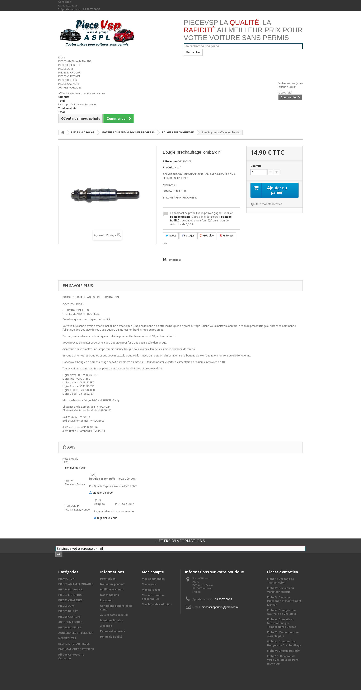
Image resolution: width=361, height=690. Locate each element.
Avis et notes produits (114, 615)
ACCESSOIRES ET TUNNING (75, 632)
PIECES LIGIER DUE (69, 65)
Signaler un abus (102, 492)
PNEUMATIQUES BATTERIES (76, 649)
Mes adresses (151, 589)
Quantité (256, 165)
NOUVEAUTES (67, 638)
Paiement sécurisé (112, 631)
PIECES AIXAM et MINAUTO (74, 61)
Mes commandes (153, 578)
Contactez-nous (68, 5)
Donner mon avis (75, 467)
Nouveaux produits (112, 584)
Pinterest (227, 235)
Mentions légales (111, 620)
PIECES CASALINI (68, 83)
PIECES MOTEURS (69, 627)
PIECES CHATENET (69, 76)
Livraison (106, 600)
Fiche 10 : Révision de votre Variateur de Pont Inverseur (282, 660)
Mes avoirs (149, 584)
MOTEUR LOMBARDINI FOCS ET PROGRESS (128, 132)
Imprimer (175, 259)
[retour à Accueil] (63, 132)
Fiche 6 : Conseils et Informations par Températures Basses (281, 623)
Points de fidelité (111, 636)
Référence (170, 161)
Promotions (108, 578)
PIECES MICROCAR (69, 72)
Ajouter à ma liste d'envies (266, 204)
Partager (188, 235)
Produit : (168, 167)
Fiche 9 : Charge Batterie (283, 650)
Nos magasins (109, 594)
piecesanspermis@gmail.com (220, 607)
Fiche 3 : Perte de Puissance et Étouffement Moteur (284, 601)
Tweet (172, 235)
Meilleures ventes (112, 589)
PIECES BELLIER (67, 80)
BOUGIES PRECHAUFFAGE (178, 132)
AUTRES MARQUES (70, 87)
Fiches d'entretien (282, 572)
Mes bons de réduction (157, 604)
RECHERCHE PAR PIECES (74, 643)
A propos (106, 625)
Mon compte (153, 572)
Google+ (208, 235)
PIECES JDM (65, 68)
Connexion (64, 1)
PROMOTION (66, 578)
